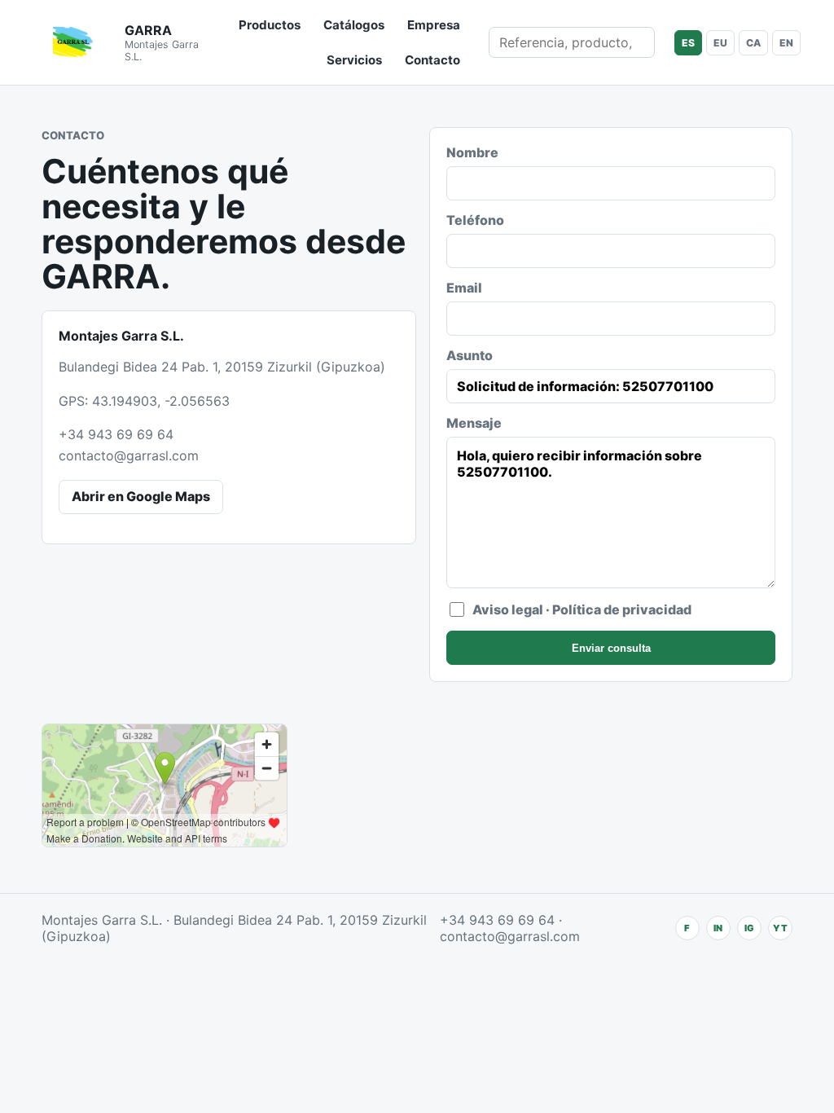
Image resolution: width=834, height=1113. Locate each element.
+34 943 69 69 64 (116, 434)
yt (780, 928)
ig (749, 928)
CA (753, 43)
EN (786, 43)
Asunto (469, 355)
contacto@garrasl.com (129, 455)
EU (720, 43)
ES (688, 43)
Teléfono (475, 220)
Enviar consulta (611, 648)
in (717, 928)
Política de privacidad (621, 609)
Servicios (354, 60)
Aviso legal (507, 609)
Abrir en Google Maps (141, 496)
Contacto (432, 60)
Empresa (433, 25)
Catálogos (353, 25)
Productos (270, 25)
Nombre (472, 152)
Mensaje (474, 423)
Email (464, 287)
